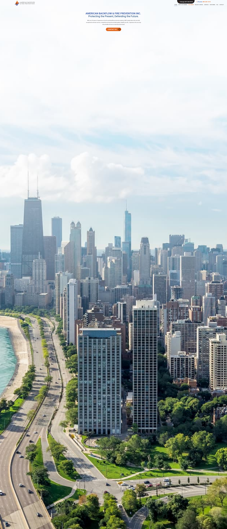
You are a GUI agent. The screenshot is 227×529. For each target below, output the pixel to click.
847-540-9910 (186, 1)
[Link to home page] (25, 3)
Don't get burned (182, 4)
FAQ (217, 4)
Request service (199, 4)
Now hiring (212, 4)
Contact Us (112, 29)
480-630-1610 (204, 1)
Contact (221, 4)
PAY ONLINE (191, 4)
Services (206, 4)
